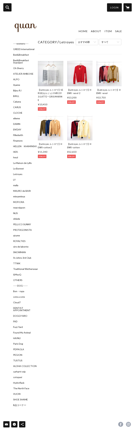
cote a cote (19, 297)
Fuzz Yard (18, 327)
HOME (83, 31)
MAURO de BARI (22, 191)
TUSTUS (17, 360)
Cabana (17, 102)
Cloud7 (17, 302)
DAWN (16, 124)
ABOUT (96, 31)
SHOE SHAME (20, 399)
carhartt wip (19, 372)
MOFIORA (18, 202)
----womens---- (20, 43)
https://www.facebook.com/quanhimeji (120, 424)
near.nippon (19, 208)
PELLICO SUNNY (22, 224)
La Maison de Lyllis (22, 163)
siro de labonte (20, 247)
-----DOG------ (20, 286)
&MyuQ (17, 274)
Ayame (16, 85)
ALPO (16, 79)
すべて (104, 42)
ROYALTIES (19, 241)
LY (14, 180)
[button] (114, 7)
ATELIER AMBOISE (23, 74)
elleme (16, 118)
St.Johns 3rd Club (22, 258)
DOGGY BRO (20, 316)
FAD (15, 321)
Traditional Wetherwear (25, 269)
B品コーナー (19, 405)
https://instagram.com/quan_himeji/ (128, 424)
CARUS (17, 107)
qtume (16, 235)
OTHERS (17, 280)
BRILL (16, 96)
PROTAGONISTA (22, 230)
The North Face (21, 388)
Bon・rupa (18, 291)
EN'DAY (17, 129)
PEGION (17, 355)
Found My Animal (22, 332)
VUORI (17, 394)
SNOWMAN (19, 252)
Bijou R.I (17, 90)
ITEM (108, 31)
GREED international (23, 49)
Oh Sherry (18, 68)
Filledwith (18, 135)
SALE (118, 31)
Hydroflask (18, 383)
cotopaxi (17, 377)
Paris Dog (18, 344)
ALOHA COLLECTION (25, 366)
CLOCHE (17, 113)
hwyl (15, 157)
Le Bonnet (18, 168)
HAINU (17, 338)
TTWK (16, 263)
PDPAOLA (18, 349)
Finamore (18, 141)
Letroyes (17, 174)
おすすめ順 (84, 42)
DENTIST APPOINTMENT (21, 309)
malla (15, 185)
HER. (15, 152)
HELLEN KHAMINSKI (25, 146)
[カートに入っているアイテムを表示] (127, 7)
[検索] (7, 7)
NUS (15, 213)
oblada (16, 219)
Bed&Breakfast (21, 55)
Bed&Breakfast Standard (21, 61)
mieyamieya (19, 196)
